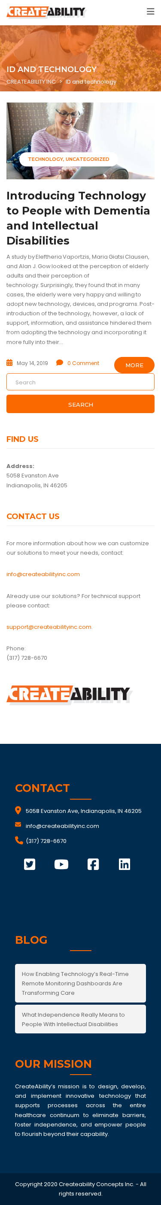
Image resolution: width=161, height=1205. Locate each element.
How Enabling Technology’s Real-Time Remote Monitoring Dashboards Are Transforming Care (75, 983)
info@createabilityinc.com (43, 574)
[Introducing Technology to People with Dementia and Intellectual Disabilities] (80, 141)
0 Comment (83, 363)
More (134, 365)
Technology (45, 159)
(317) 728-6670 (46, 841)
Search (80, 404)
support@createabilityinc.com (48, 627)
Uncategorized (87, 159)
